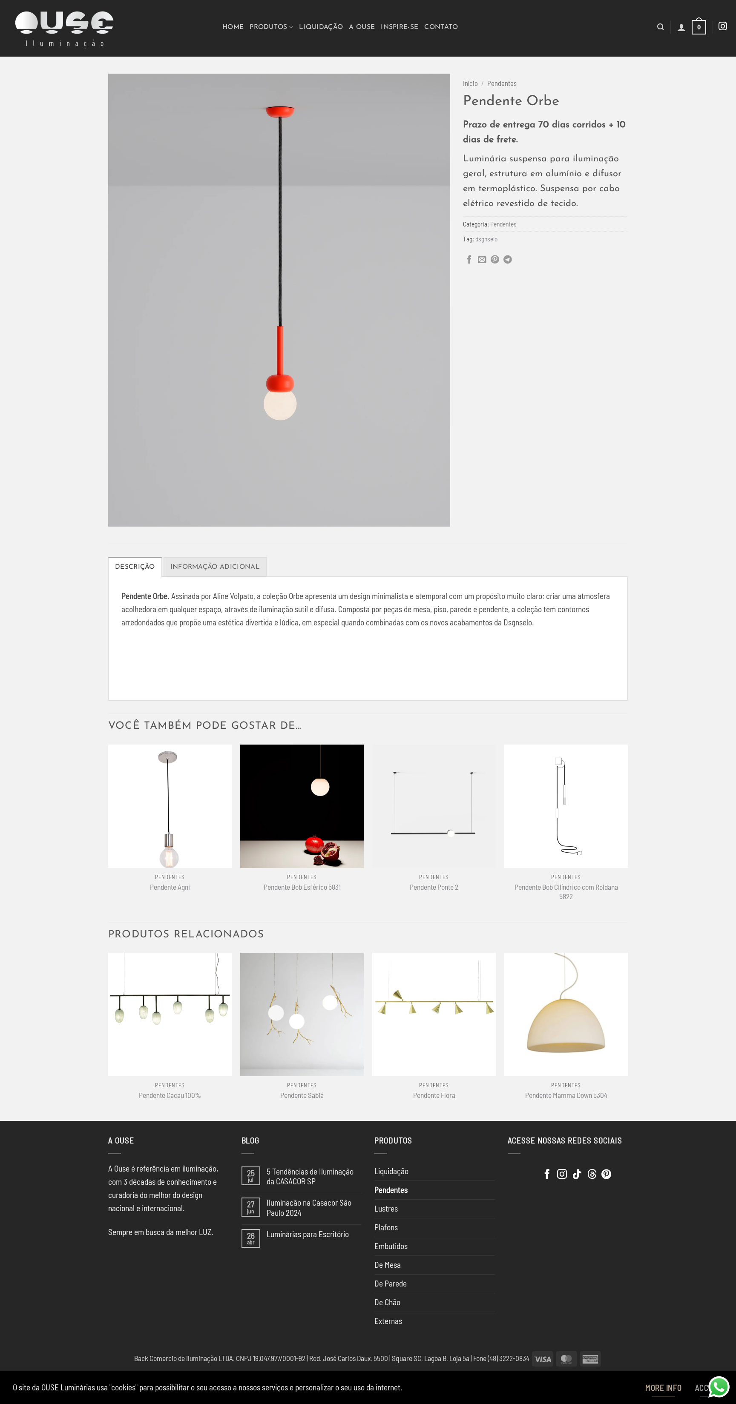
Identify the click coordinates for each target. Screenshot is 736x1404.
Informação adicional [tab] (215, 567)
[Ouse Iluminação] (108, 28)
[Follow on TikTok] (577, 1175)
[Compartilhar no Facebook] (469, 260)
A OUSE (362, 27)
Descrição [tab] (135, 567)
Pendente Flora (434, 1095)
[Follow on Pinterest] (606, 1175)
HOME (233, 27)
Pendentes (502, 83)
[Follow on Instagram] (723, 27)
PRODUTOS (268, 27)
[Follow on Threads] (592, 1175)
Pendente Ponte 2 (434, 887)
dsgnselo (486, 239)
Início (470, 83)
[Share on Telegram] (507, 260)
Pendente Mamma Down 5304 (566, 1095)
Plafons (386, 1227)
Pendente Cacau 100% (170, 1095)
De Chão (387, 1302)
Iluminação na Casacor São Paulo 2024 (309, 1207)
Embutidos (391, 1246)
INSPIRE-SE (399, 27)
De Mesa (387, 1264)
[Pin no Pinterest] (495, 260)
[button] (660, 27)
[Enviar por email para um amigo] (482, 260)
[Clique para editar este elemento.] (518, 1172)
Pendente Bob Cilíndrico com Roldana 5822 (566, 892)
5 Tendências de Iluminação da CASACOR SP (310, 1176)
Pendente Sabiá (302, 1095)
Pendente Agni (170, 887)
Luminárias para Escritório (308, 1234)
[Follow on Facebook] (547, 1175)
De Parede (390, 1283)
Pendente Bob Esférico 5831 (302, 887)
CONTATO (441, 27)
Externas (388, 1321)
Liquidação (321, 27)
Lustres (386, 1208)
